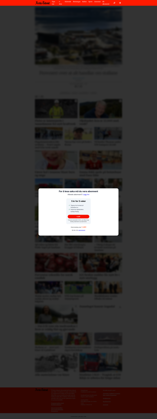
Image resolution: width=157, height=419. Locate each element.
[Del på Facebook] (76, 86)
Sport (90, 2)
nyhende (94, 93)
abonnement (82, 230)
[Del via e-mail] (81, 86)
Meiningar (76, 2)
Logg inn (78, 194)
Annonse (97, 2)
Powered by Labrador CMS (78, 416)
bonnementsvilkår (57, 408)
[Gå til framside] (42, 3)
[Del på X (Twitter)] (78, 86)
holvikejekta (83, 93)
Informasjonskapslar (57, 409)
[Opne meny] (120, 3)
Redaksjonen (106, 398)
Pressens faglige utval (57, 403)
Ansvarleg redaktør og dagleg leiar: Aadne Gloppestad (111, 394)
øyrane (74, 93)
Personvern (54, 411)
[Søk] (114, 3)
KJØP (78, 216)
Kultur (84, 2)
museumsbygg (65, 93)
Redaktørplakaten (56, 404)
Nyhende (68, 2)
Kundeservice (107, 401)
